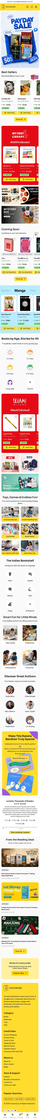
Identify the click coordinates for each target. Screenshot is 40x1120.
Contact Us (8, 1082)
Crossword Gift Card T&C (13, 1051)
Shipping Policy (9, 1043)
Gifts (5, 1025)
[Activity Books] (30, 632)
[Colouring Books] (10, 657)
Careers (7, 1077)
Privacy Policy (9, 1037)
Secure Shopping (10, 1035)
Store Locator (9, 1064)
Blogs (6, 1067)
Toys (5, 1022)
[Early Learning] (10, 632)
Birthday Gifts (30, 1099)
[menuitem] (5, 1116)
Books (6, 1017)
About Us (7, 1061)
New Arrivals (9, 1099)
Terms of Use (9, 1040)
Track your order (10, 1085)
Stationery (8, 1019)
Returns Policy (9, 1046)
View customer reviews (20, 832)
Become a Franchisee (12, 1079)
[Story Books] (30, 657)
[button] (32, 7)
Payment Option (10, 1049)
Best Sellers (19, 1099)
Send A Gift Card (19, 758)
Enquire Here (19, 973)
